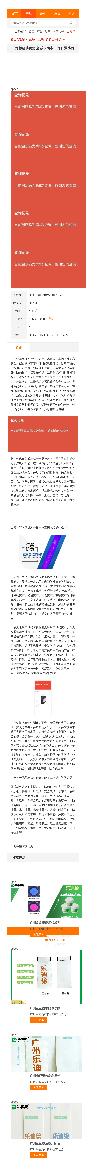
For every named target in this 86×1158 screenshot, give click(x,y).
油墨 (48, 31)
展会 (57, 14)
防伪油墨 (58, 31)
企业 (43, 14)
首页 (14, 14)
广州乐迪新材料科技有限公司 (48, 928)
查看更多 (38, 1020)
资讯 (71, 14)
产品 (28, 14)
